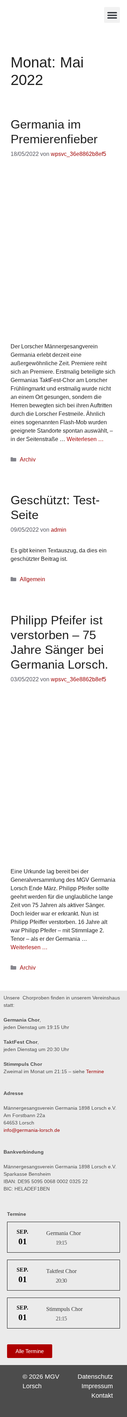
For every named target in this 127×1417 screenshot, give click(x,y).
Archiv (28, 460)
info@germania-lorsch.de (32, 1130)
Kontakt (102, 1395)
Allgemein (32, 579)
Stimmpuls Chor (64, 1309)
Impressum (97, 1386)
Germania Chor (63, 1233)
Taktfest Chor (61, 1271)
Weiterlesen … (85, 439)
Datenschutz (95, 1376)
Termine (95, 1071)
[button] (112, 15)
